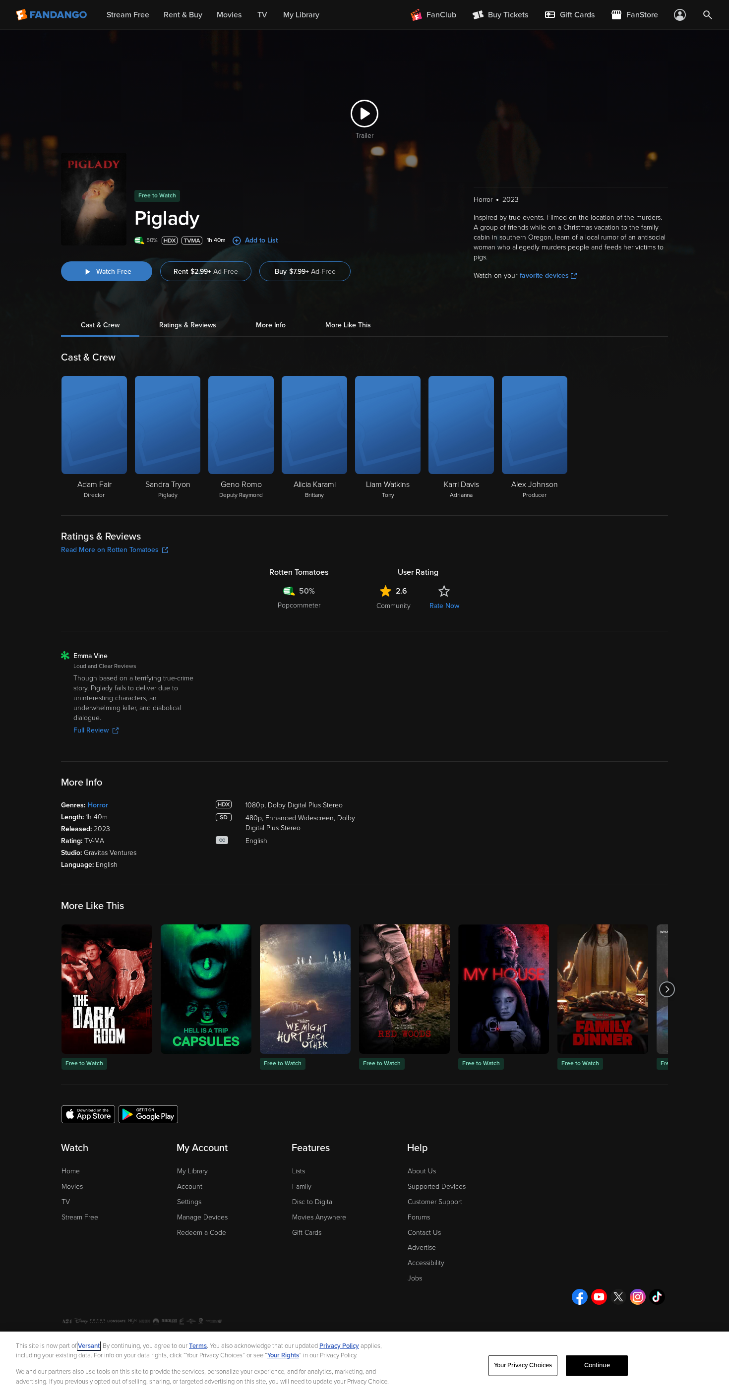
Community (393, 606)
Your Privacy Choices (523, 1365)
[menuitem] (569, 15)
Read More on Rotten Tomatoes (110, 550)
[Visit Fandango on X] (618, 1296)
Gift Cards (306, 1232)
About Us (422, 1171)
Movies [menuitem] (229, 15)
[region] (364, 1365)
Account (189, 1186)
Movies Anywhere (319, 1217)
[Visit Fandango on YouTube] (599, 1296)
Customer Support (435, 1202)
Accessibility (426, 1263)
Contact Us (424, 1232)
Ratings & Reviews (187, 325)
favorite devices (544, 275)
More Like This (348, 325)
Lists (298, 1171)
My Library (192, 1171)
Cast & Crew (100, 325)
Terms (198, 1346)
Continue (597, 1365)
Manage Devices (202, 1217)
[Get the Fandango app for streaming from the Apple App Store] (88, 1114)
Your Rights (283, 1355)
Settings (189, 1202)
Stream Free (79, 1217)
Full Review (91, 730)
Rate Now (444, 606)
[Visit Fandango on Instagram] (637, 1296)
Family (301, 1186)
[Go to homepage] (52, 15)
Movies (72, 1186)
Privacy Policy (339, 1346)
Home (70, 1171)
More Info (271, 325)
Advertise (422, 1247)
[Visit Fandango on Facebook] (579, 1296)
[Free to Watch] (107, 989)
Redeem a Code (201, 1232)
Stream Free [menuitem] (128, 15)
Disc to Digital (313, 1202)
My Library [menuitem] (301, 15)
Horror (98, 805)
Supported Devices (437, 1186)
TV (65, 1202)
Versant (89, 1346)
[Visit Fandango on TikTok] (657, 1296)
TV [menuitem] (262, 15)
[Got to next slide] (667, 989)
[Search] (707, 15)
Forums (419, 1217)
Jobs (415, 1278)
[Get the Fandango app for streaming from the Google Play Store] (148, 1114)
